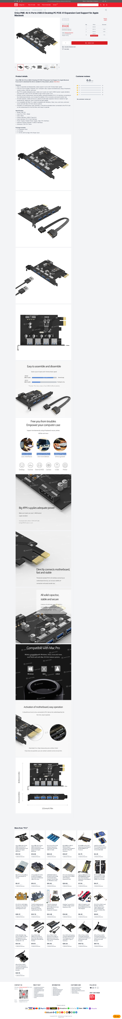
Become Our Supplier (57, 990)
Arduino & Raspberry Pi (39, 994)
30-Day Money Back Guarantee (78, 990)
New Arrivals (31, 5)
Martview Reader (56, 994)
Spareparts (36, 991)
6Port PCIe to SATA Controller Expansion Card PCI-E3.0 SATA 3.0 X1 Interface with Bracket (22, 967)
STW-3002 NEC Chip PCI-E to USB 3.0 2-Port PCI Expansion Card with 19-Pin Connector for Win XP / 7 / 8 (21, 937)
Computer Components (37, 9)
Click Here (57, 81)
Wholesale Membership (58, 989)
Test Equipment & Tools (39, 989)
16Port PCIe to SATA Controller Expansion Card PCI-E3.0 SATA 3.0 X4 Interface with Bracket (84, 937)
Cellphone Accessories (39, 995)
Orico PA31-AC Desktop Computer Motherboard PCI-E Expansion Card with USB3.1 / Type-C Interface (69, 937)
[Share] (106, 10)
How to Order (55, 995)
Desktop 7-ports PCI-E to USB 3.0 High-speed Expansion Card (68, 906)
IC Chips (36, 992)
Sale (38, 5)
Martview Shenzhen (69, 32)
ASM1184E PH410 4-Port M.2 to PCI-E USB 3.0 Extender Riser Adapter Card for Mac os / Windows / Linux (52, 877)
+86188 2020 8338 (23, 987)
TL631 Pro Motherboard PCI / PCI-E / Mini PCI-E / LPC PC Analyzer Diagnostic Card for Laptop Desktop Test (37, 907)
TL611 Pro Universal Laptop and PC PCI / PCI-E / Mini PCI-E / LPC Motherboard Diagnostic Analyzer (53, 907)
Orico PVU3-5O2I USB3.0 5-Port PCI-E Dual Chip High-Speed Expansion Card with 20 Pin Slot (37, 937)
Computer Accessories (25, 9)
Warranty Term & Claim (76, 989)
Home (16, 9)
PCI (45, 9)
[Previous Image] (17, 40)
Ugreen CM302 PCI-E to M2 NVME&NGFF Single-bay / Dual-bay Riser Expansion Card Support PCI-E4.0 (84, 877)
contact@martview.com (24, 1000)
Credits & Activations (38, 988)
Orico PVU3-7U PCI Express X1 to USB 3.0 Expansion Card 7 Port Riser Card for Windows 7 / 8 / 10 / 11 (53, 937)
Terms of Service (75, 992)
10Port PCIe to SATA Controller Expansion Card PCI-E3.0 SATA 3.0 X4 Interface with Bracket (100, 937)
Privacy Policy (74, 991)
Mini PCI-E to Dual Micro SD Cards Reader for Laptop (22, 876)
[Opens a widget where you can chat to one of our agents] (117, 1016)
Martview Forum (56, 992)
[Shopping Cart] (104, 5)
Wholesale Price (94, 35)
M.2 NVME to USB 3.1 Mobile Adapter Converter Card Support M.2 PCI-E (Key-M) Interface (69, 848)
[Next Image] (57, 40)
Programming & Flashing (39, 987)
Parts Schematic (46, 5)
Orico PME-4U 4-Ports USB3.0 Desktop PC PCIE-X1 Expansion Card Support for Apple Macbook (37, 848)
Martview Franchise (57, 991)
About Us (55, 987)
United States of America (90, 1)
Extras (35, 997)
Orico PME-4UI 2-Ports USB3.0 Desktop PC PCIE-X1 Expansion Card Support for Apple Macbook (22, 848)
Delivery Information (76, 988)
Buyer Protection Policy (76, 987)
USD (104, 1)
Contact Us (55, 988)
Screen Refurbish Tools (39, 990)
